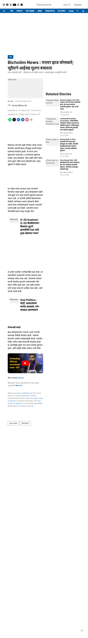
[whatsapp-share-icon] (10, 121)
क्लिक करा (18, 385)
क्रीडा (40, 11)
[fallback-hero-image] (52, 103)
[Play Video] (25, 363)
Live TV (67, 5)
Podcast (78, 5)
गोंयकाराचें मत (50, 11)
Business (25, 396)
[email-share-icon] (27, 121)
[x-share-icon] (14, 121)
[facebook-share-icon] (18, 121)
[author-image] (9, 105)
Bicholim (25, 423)
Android (23, 406)
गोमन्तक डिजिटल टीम (19, 105)
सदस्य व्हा (21, 378)
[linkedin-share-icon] (22, 121)
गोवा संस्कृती (30, 11)
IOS (32, 406)
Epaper (72, 11)
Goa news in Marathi (20, 393)
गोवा (11, 11)
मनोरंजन (19, 11)
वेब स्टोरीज (61, 11)
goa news (13, 423)
